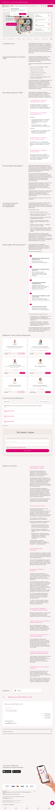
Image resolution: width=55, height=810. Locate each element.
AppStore (20, 2)
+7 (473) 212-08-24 (9, 721)
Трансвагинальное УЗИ (9, 411)
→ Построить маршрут (11, 711)
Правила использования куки (8, 801)
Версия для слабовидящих (9, 804)
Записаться (50, 6)
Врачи (20, 6)
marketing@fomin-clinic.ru (8, 798)
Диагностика (7, 401)
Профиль (49, 808)
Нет (14, 14)
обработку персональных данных (20, 447)
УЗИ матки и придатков (9, 416)
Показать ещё (5, 425)
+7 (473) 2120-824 (21, 353)
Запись (27, 808)
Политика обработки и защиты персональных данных (12, 800)
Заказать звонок (27, 450)
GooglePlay (25, 2)
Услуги (16, 6)
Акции (23, 6)
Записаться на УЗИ (11, 24)
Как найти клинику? (8, 731)
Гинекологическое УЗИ (9, 421)
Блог (30, 6)
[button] (40, 101)
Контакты (34, 6)
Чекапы (27, 6)
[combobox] (45, 401)
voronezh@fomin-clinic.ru (10, 723)
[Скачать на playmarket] (16, 771)
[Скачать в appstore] (7, 771)
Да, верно (22, 14)
